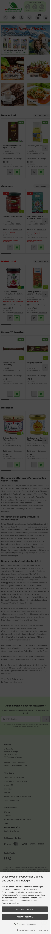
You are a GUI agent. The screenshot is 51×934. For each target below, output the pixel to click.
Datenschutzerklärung (26, 930)
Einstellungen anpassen (26, 924)
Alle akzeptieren (24, 909)
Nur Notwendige (25, 917)
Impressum (43, 930)
